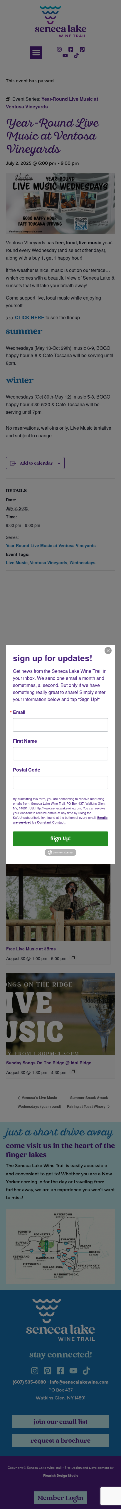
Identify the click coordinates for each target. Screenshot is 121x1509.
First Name (25, 741)
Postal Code (26, 769)
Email (19, 712)
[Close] (108, 649)
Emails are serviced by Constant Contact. (60, 819)
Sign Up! (60, 839)
